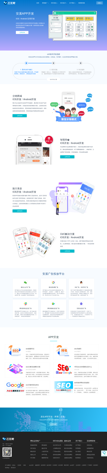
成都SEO (37, 465)
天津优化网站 (68, 445)
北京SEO (78, 465)
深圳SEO (95, 465)
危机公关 (33, 455)
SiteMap (7, 467)
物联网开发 (45, 458)
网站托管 (33, 451)
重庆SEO (66, 465)
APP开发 (44, 455)
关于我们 (72, 3)
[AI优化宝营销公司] (8, 440)
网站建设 (44, 445)
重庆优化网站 (68, 451)
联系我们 (78, 458)
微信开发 (44, 448)
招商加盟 (78, 455)
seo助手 (72, 465)
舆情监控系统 (91, 455)
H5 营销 (32, 458)
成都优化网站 (68, 458)
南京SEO (49, 465)
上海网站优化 (57, 448)
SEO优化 (54, 3)
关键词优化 (90, 458)
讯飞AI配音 (8, 465)
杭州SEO (43, 465)
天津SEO (54, 465)
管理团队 (78, 448)
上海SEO (84, 465)
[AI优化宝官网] (9, 3)
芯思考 (19, 465)
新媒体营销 (33, 445)
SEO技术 (63, 3)
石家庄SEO (56, 458)
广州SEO (89, 465)
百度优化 (89, 445)
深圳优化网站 (57, 455)
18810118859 (9, 444)
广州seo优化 (56, 451)
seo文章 (31, 465)
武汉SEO (60, 465)
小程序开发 (45, 451)
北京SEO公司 (57, 445)
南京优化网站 (68, 448)
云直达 (13, 465)
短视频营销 (90, 448)
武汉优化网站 (68, 455)
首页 (37, 3)
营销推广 (44, 3)
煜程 (24, 465)
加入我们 (78, 451)
